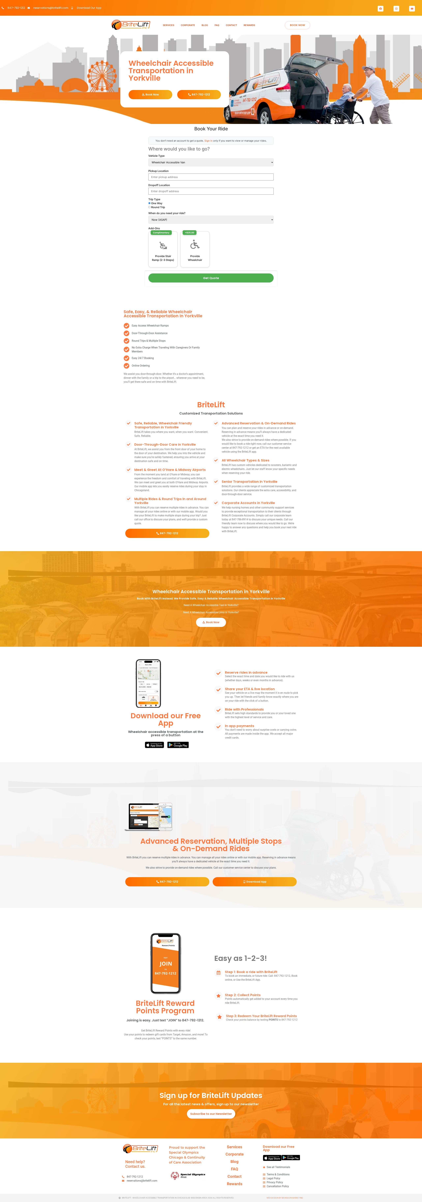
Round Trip (158, 207)
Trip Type (154, 199)
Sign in (208, 140)
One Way (156, 203)
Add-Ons (154, 228)
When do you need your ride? (166, 213)
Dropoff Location (159, 185)
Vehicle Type (156, 155)
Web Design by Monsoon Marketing (285, 1197)
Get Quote (211, 278)
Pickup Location (158, 171)
